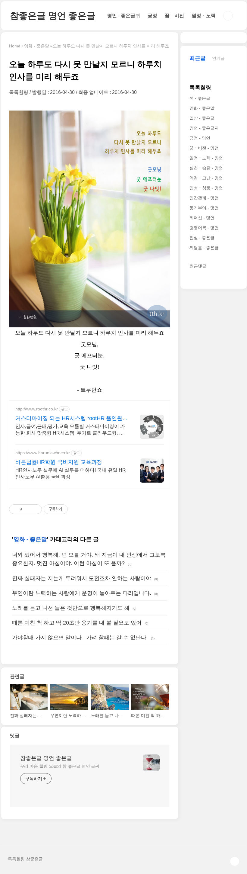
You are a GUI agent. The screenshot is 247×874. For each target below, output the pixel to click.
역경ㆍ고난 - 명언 (206, 177)
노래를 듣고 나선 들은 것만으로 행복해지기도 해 (71, 608)
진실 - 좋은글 (201, 237)
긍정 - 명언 (199, 138)
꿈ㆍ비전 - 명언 (204, 148)
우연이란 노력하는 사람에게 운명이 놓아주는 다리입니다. (81, 593)
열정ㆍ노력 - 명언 (206, 158)
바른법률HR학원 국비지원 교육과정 (58, 462)
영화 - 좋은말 (30, 539)
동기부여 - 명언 (204, 207)
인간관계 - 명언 (204, 197)
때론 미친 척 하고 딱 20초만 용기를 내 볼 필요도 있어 (77, 623)
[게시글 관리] (35, 509)
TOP (234, 861)
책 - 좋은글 (199, 98)
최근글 (197, 58)
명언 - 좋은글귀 (123, 15)
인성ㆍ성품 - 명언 (206, 187)
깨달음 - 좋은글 (204, 247)
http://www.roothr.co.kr (36, 408)
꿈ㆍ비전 (174, 15)
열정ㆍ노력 (204, 15)
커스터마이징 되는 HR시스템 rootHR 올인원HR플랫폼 (68, 418)
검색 (228, 15)
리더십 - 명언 (201, 217)
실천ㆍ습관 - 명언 (206, 167)
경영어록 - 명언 (204, 227)
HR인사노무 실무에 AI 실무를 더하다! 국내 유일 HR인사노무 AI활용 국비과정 (70, 473)
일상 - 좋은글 (201, 118)
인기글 (218, 58)
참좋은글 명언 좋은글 (52, 16)
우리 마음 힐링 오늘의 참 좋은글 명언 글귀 (60, 766)
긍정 (152, 15)
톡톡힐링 (200, 88)
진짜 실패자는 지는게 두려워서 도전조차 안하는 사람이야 (81, 578)
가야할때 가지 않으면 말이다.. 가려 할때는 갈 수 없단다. (80, 638)
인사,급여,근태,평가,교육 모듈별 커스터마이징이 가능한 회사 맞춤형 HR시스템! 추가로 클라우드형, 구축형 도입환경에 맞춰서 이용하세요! (70, 430)
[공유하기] (27, 509)
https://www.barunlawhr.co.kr (42, 452)
